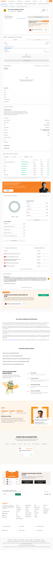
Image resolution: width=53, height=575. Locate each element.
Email (5, 515)
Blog (44, 507)
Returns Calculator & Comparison (30, 3)
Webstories (45, 512)
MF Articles (27, 507)
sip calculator (4, 333)
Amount (5, 42)
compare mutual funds (14, 339)
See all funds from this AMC (26, 287)
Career (35, 514)
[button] (12, 1)
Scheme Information (19, 3)
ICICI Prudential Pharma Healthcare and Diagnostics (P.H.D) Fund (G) (13, 260)
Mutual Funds (6, 6)
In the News (36, 512)
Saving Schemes (28, 514)
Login (51, 1)
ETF (17, 512)
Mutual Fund (18, 507)
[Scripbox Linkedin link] (49, 494)
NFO (17, 514)
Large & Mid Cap (13, 11)
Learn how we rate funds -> (21, 18)
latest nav (20, 327)
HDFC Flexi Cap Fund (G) (10, 266)
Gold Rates (18, 516)
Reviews (35, 516)
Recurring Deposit (19, 518)
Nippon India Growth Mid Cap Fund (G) (13, 253)
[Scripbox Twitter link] (45, 494)
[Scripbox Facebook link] (47, 494)
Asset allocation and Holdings (43, 3)
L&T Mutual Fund (12, 6)
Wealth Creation (28, 516)
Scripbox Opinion (4, 3)
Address (5, 517)
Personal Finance (28, 512)
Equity (9, 11)
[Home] (2, 6)
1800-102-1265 (6, 511)
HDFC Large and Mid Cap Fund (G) (12, 256)
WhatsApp (5, 513)
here (49, 546)
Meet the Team (37, 507)
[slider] (12, 48)
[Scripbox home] (3, 1)
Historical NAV (11, 3)
